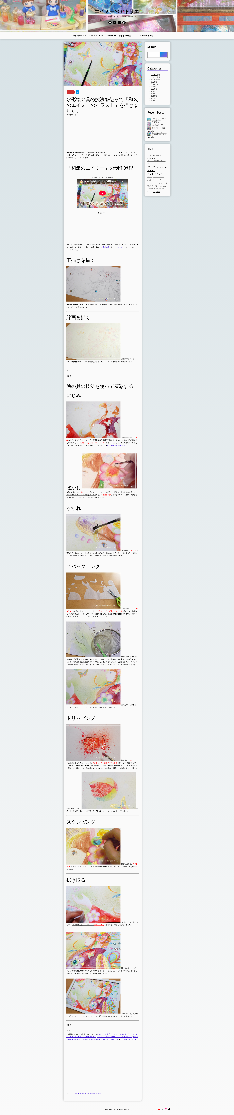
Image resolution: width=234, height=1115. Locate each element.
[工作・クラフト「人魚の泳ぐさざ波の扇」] (149, 120)
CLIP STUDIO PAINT (156, 155)
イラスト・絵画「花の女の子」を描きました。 (114, 1037)
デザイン (154, 77)
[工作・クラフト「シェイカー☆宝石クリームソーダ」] (149, 124)
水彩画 (87, 1093)
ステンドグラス (155, 173)
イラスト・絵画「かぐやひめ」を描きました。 (114, 1034)
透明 (158, 191)
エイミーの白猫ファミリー (156, 162)
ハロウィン (161, 177)
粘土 (163, 188)
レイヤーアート (160, 183)
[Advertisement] (102, 135)
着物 (99, 1093)
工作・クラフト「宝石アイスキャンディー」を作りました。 (159, 128)
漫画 (152, 93)
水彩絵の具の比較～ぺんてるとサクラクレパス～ (101, 1039)
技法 (82, 1093)
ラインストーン (120, 247)
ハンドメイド (154, 180)
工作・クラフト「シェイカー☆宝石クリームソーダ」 (159, 123)
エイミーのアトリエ (117, 11)
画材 (159, 188)
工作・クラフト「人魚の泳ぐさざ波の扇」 (159, 119)
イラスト (71, 92)
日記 (152, 89)
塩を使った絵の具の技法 (116, 445)
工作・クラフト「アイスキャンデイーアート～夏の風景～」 (159, 134)
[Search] (163, 54)
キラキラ (152, 166)
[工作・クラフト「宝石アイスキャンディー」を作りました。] (149, 128)
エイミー (76, 1093)
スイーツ (151, 170)
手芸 (152, 86)
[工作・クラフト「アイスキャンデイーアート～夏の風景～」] (149, 134)
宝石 (156, 186)
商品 (152, 82)
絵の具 (149, 191)
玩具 (157, 188)
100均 (149, 155)
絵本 (152, 100)
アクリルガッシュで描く (129, 1039)
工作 (152, 84)
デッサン (154, 79)
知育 (152, 96)
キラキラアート (163, 167)
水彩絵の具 (105, 247)
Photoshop (150, 158)
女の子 (150, 186)
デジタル (149, 177)
